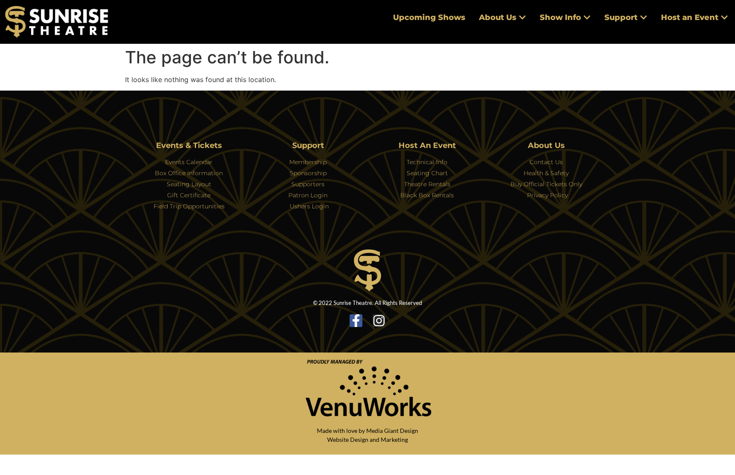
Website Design (347, 439)
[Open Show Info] (587, 17)
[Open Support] (643, 17)
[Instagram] (379, 320)
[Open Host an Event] (724, 17)
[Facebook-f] (356, 320)
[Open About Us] (522, 17)
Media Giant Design (392, 430)
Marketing (394, 439)
